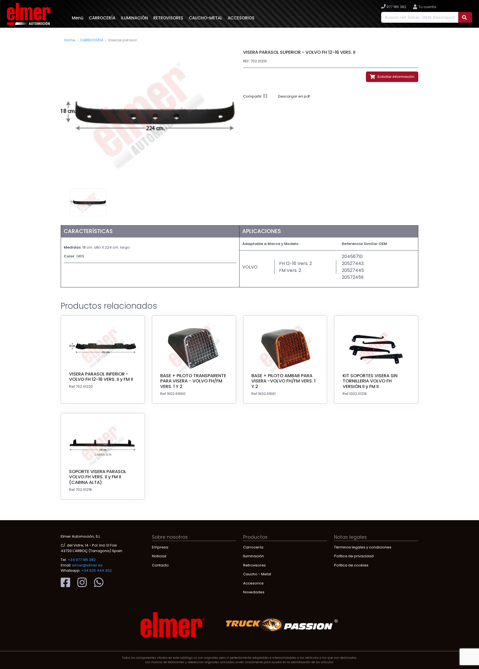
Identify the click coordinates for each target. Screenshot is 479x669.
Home (69, 40)
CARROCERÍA (91, 40)
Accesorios (253, 583)
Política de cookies (351, 565)
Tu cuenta (427, 6)
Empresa (160, 547)
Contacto (160, 565)
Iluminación (253, 556)
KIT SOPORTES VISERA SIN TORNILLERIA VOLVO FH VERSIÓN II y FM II (370, 381)
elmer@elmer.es (87, 565)
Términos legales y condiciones (362, 547)
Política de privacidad (354, 556)
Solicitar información (395, 76)
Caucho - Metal (257, 574)
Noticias (159, 556)
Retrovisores (254, 565)
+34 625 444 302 (96, 570)
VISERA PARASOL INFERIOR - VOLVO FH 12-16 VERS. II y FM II (101, 377)
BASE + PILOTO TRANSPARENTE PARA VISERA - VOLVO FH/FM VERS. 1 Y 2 (193, 381)
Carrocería (253, 547)
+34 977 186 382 (82, 559)
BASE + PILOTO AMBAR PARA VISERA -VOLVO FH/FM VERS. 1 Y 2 (283, 381)
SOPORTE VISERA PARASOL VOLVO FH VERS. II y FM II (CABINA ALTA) (97, 477)
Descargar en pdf (294, 96)
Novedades (253, 592)
